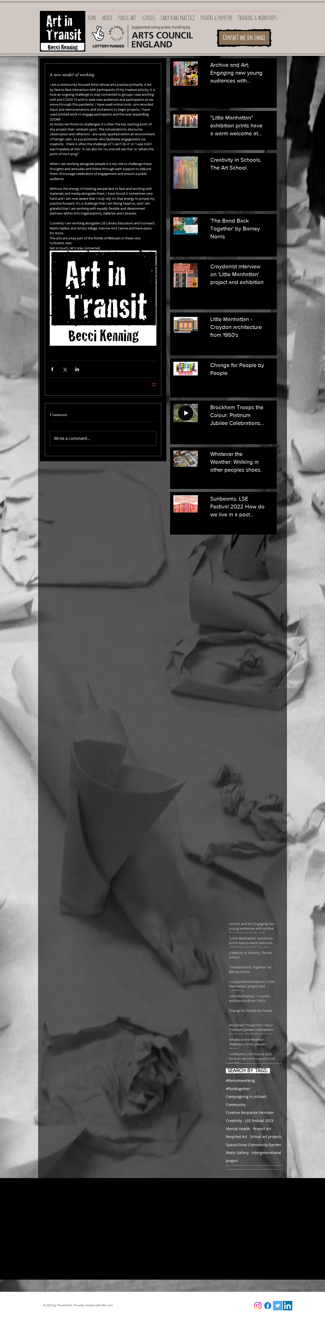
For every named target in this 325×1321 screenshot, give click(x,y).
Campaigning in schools (246, 1096)
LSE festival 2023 (259, 1120)
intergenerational (266, 1152)
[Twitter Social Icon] (277, 1305)
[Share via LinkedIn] (77, 369)
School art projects (266, 1136)
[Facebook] (267, 1305)
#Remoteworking (240, 1080)
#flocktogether (238, 1088)
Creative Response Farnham (250, 1112)
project (232, 1160)
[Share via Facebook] (52, 369)
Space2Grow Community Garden (253, 1144)
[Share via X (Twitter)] (64, 369)
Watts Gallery (237, 1152)
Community (236, 1104)
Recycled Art (236, 1136)
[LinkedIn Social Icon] (287, 1305)
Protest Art (262, 1128)
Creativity (234, 1120)
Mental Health (238, 1128)
